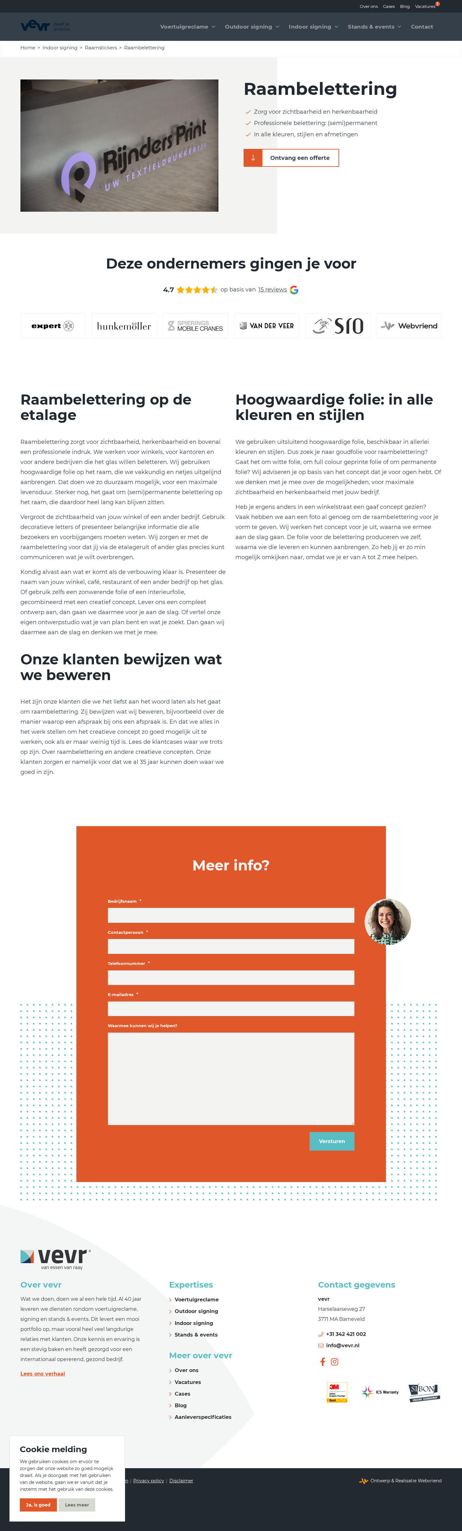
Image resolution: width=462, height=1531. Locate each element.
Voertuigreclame (197, 1300)
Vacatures (425, 5)
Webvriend (430, 1481)
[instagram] (334, 1361)
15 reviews (272, 289)
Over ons (369, 6)
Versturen (332, 1141)
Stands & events (196, 1335)
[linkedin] (346, 1361)
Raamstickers (101, 48)
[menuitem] (369, 6)
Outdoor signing (196, 1311)
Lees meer (77, 1505)
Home (27, 48)
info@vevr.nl (343, 1345)
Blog (405, 6)
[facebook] (322, 1361)
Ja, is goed (38, 1505)
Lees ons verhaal (42, 1374)
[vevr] (45, 27)
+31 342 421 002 (346, 1334)
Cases (389, 6)
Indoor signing (60, 48)
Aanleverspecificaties (203, 1417)
